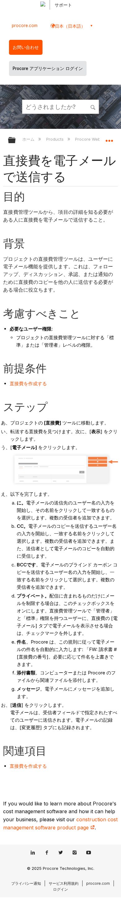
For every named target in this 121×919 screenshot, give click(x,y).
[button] (93, 106)
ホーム (29, 139)
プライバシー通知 (26, 883)
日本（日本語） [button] (70, 26)
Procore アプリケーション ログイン (48, 68)
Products (55, 139)
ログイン (60, 889)
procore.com (25, 25)
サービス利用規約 (63, 883)
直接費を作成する (28, 384)
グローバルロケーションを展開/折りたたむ (109, 138)
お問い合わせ (26, 47)
